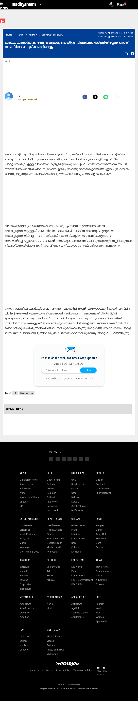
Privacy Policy (63, 670)
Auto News (25, 604)
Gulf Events (77, 510)
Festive (99, 547)
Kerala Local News (29, 497)
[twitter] (57, 459)
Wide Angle (52, 654)
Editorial (51, 484)
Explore (100, 584)
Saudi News (77, 484)
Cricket (99, 479)
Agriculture (78, 597)
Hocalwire (93, 689)
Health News (54, 519)
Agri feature (77, 617)
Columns (51, 493)
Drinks (99, 529)
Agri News (76, 604)
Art (48, 571)
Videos (50, 641)
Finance (24, 575)
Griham (75, 519)
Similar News (14, 408)
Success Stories (79, 612)
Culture (51, 560)
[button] (4, 4)
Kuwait (75, 501)
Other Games (103, 488)
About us (34, 670)
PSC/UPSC (77, 584)
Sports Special (103, 493)
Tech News (25, 636)
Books (50, 575)
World (23, 493)
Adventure (101, 580)
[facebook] (84, 96)
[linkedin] (69, 459)
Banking (24, 580)
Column (75, 547)
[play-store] (99, 671)
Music (23, 543)
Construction (78, 538)
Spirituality (101, 621)
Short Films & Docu (29, 551)
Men (98, 612)
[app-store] (105, 671)
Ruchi (99, 519)
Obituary (24, 501)
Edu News (76, 566)
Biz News (24, 566)
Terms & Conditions (83, 378)
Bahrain (75, 497)
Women (100, 617)
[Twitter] (95, 96)
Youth (99, 608)
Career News (78, 575)
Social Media (54, 597)
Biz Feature (25, 588)
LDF (15, 393)
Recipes (100, 525)
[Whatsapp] (105, 96)
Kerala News (26, 484)
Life (98, 597)
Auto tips (24, 617)
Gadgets (24, 649)
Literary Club (53, 566)
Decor (74, 543)
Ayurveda (52, 551)
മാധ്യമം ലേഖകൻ (28, 99)
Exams (74, 571)
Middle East (78, 473)
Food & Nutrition (55, 538)
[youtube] (75, 459)
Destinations (102, 571)
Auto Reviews (27, 608)
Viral (49, 608)
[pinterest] (87, 459)
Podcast (51, 645)
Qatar (74, 493)
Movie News (26, 525)
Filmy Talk (25, 538)
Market (23, 571)
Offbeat (51, 497)
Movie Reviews (27, 534)
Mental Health (54, 547)
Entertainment (29, 519)
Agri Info (75, 608)
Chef (98, 543)
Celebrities (25, 529)
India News (25, 488)
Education (77, 560)
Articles (51, 488)
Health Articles (54, 529)
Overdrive (24, 612)
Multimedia (54, 630)
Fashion (100, 604)
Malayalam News (29, 479)
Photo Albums (54, 636)
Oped (50, 473)
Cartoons (52, 506)
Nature (99, 575)
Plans (74, 529)
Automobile (26, 597)
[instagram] (64, 459)
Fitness (50, 534)
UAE (73, 479)
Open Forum (53, 479)
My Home (76, 551)
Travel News (102, 566)
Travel (100, 560)
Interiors (75, 534)
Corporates (25, 584)
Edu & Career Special (82, 580)
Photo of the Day (55, 649)
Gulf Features (78, 506)
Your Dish (101, 538)
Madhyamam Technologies (63, 689)
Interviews (52, 501)
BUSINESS (25, 560)
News (23, 473)
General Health (54, 543)
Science (23, 641)
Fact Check (52, 510)
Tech (22, 630)
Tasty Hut (101, 534)
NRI (21, 506)
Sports (100, 473)
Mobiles (24, 645)
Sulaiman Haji (26, 393)
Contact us (48, 670)
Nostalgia (25, 547)
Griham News (78, 525)
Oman (74, 488)
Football (100, 484)
